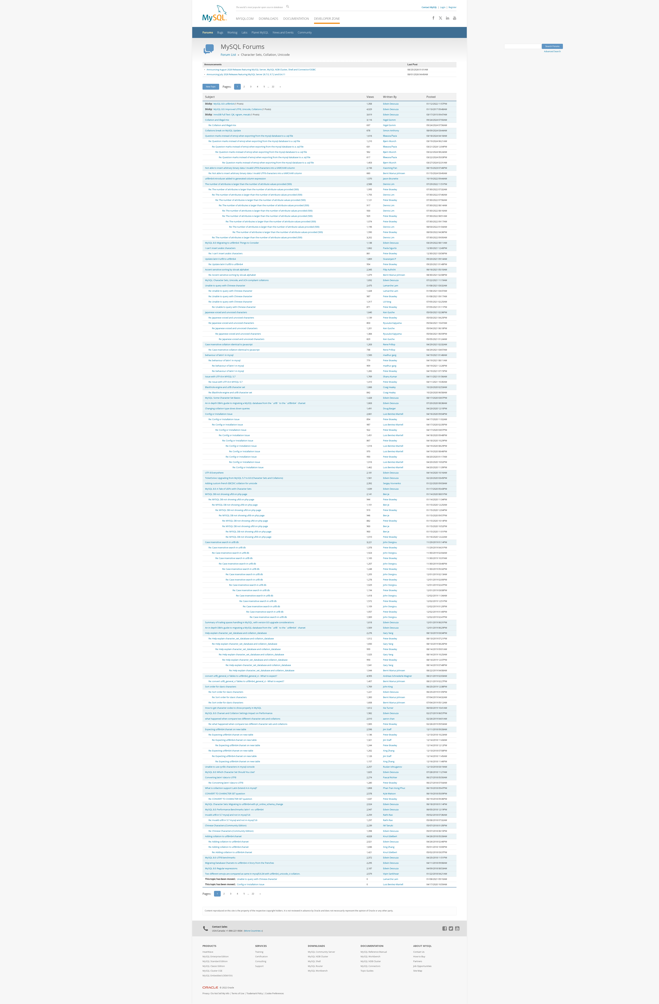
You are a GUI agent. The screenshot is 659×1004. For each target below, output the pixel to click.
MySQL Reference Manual (374, 951)
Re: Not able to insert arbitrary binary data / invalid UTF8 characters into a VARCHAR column (255, 173)
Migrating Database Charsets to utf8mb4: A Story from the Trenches (239, 863)
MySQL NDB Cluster (318, 956)
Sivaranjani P (389, 259)
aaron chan (389, 718)
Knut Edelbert (390, 836)
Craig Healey (389, 387)
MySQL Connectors (370, 966)
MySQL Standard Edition (215, 961)
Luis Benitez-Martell (393, 414)
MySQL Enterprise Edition (216, 956)
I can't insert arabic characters (220, 248)
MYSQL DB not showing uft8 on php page (226, 494)
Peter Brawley (390, 189)
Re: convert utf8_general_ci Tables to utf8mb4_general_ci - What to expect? (246, 681)
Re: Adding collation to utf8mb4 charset (229, 841)
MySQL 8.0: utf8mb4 (223, 103)
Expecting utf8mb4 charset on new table (225, 729)
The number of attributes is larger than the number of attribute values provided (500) (248, 184)
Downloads (268, 18)
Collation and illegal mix (217, 119)
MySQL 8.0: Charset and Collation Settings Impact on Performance (238, 713)
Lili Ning (387, 301)
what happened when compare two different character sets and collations (242, 718)
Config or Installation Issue (218, 414)
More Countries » (253, 930)
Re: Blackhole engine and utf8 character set (230, 392)
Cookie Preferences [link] (274, 993)
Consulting (260, 961)
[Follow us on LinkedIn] (446, 19)
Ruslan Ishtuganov (392, 766)
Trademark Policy (254, 993)
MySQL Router (315, 966)
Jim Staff (387, 729)
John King (388, 686)
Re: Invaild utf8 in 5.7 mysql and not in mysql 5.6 (233, 820)
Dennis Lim (388, 184)
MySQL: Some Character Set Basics (222, 397)
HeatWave (208, 951)
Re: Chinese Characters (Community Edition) (231, 831)
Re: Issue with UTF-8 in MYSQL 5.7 (225, 381)
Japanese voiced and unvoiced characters (226, 312)
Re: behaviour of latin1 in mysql (224, 360)
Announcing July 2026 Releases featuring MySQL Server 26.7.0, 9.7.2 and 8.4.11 (246, 74)
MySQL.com (245, 18)
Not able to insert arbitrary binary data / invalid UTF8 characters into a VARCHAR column (250, 168)
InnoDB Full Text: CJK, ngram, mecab (231, 114)
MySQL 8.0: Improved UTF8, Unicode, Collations (237, 109)
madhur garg (389, 355)
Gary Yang (388, 633)
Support (259, 966)
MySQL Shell (314, 961)
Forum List (228, 55)
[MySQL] (215, 13)
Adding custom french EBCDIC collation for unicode (231, 483)
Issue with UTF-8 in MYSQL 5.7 (220, 376)
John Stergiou (390, 542)
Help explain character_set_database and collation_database (236, 633)
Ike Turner (388, 707)
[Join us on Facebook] (432, 19)
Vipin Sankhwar (391, 873)
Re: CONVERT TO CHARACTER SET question (230, 798)
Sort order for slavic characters (220, 686)
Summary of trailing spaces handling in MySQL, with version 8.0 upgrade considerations (249, 622)
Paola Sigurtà (389, 248)
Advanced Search (552, 51)
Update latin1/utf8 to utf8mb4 (220, 259)
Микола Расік (390, 135)
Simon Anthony (391, 130)
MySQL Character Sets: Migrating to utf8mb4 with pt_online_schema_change (244, 804)
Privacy (206, 993)
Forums (208, 32)
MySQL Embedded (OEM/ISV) (218, 975)
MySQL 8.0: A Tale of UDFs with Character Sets (228, 488)
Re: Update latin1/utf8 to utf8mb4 (226, 264)
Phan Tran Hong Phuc (394, 788)
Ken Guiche (389, 312)
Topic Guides (367, 970)
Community (305, 32)
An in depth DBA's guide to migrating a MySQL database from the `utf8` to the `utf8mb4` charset (255, 403)
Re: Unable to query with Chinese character (230, 290)
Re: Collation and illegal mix (222, 125)
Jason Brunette (390, 178)
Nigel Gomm (389, 119)
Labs (244, 32)
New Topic (211, 86)
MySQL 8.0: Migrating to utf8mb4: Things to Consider (232, 242)
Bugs (220, 32)
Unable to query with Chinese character (225, 285)
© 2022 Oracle (227, 987)
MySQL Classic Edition (214, 966)
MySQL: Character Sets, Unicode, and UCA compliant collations (237, 280)
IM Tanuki (388, 825)
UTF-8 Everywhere (214, 472)
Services (261, 946)
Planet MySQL (260, 32)
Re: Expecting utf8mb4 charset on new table (231, 734)
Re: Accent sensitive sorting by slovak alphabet (232, 274)
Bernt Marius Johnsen (394, 173)
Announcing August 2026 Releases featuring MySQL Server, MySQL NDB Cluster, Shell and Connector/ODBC (261, 69)
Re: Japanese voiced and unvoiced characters (231, 317)
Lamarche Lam (390, 285)
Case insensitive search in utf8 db (222, 542)
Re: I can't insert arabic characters (225, 253)
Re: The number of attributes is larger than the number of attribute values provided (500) (254, 189)
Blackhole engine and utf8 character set (225, 387)
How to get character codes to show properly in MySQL (233, 707)
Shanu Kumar (390, 376)
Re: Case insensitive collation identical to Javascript (234, 349)
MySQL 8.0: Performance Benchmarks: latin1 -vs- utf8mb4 (234, 809)
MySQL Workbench (318, 970)
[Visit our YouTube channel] (453, 19)
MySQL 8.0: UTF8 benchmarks (220, 857)
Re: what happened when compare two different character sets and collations (248, 724)
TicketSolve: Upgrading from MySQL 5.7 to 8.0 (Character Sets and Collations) (244, 478)
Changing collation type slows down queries (227, 408)
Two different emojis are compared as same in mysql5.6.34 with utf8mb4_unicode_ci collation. (252, 873)
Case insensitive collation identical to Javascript (229, 344)
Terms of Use (238, 993)
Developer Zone (327, 18)
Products (209, 946)
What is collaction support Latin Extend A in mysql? (231, 788)
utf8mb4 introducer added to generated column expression (235, 178)
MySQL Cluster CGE (212, 970)
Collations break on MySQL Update (223, 130)
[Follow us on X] (439, 19)
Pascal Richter (390, 777)
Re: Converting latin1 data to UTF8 (226, 782)
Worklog (232, 32)
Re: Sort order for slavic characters (226, 692)
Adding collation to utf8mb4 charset (223, 836)
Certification (261, 956)
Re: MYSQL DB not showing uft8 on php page (231, 499)
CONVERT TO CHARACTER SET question (225, 793)
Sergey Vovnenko (392, 483)
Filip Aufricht (389, 269)
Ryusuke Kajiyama (392, 323)
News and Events (283, 32)
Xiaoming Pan (390, 168)
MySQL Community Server (321, 951)
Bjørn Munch (389, 141)
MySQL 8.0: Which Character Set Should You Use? (230, 772)
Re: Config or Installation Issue (224, 419)
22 (273, 86)
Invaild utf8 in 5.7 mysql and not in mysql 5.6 (227, 814)
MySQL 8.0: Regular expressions (221, 868)
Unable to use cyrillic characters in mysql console (230, 766)
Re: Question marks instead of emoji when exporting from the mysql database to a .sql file (254, 141)
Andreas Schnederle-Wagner (397, 676)
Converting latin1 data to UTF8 (220, 777)
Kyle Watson (389, 793)
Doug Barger (389, 408)
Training (259, 951)
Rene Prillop (389, 344)
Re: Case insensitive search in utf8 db (227, 547)
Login (442, 7)
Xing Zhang (388, 750)
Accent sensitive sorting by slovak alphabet (227, 269)
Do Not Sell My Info (220, 993)
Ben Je (386, 494)
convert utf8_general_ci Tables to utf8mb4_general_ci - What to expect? (241, 676)
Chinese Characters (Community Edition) (225, 825)
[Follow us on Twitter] (451, 930)
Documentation (296, 18)
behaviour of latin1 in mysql (219, 355)
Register (452, 7)
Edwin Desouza (390, 103)
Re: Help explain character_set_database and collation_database (241, 638)
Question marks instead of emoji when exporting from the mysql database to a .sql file (249, 135)
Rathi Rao (388, 814)
